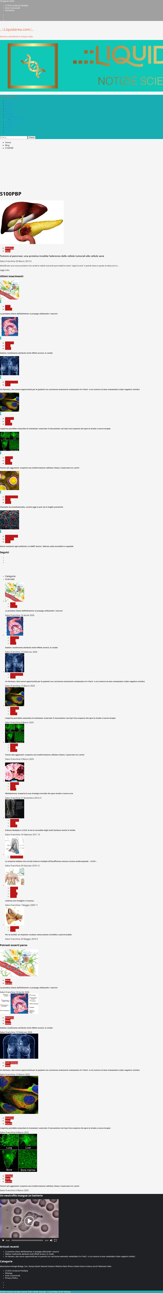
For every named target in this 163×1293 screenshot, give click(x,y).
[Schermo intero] (55, 1240)
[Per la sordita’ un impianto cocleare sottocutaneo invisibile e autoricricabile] (14, 925)
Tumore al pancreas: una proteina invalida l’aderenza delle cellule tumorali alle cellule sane (52, 256)
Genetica (9, 111)
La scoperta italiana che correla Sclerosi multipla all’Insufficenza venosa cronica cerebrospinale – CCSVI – (51, 861)
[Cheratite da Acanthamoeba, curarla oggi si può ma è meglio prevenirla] (9, 489)
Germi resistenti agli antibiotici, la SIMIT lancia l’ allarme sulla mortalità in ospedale (36, 546)
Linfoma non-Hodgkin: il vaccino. (19, 901)
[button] (29, 1221)
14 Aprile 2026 (27, 615)
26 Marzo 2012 (23, 261)
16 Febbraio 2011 (29, 834)
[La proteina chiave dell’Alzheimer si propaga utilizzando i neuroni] (9, 299)
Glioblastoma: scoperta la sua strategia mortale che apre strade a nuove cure (39, 793)
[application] (29, 1221)
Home (8, 100)
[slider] (27, 1240)
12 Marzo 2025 (28, 685)
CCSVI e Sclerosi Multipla (16, 6)
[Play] (3, 1240)
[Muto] (51, 1240)
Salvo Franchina (8, 261)
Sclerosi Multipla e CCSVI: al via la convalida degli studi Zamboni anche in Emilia (40, 830)
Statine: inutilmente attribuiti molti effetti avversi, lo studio (26, 353)
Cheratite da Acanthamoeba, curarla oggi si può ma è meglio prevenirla (31, 507)
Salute (8, 106)
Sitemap (8, 1273)
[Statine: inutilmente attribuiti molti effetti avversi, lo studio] (9, 335)
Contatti (9, 130)
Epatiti (37, 1266)
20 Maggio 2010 (29, 939)
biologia (9, 114)
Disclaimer (10, 10)
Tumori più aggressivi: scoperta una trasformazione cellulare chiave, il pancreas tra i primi (39, 468)
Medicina (9, 103)
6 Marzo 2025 (27, 722)
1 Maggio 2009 (28, 905)
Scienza (8, 122)
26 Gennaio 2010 (29, 865)
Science (83, 1266)
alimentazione (12, 124)
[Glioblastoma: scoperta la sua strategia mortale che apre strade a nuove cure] (14, 781)
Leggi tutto (4, 270)
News (7, 251)
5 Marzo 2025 (27, 759)
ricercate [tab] (10, 579)
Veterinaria (102, 1266)
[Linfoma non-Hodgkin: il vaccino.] (14, 885)
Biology (20, 1266)
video (109, 1266)
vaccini (8, 127)
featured (44, 1266)
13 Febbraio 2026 (29, 651)
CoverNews (53, 1292)
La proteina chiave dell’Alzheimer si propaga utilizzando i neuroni (28, 313)
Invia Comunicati (12, 8)
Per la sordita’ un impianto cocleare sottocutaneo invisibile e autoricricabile (38, 934)
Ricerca (8, 108)
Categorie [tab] (10, 576)
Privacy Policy (11, 1278)
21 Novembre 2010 (30, 798)
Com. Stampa (11, 116)
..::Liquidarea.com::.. (17, 29)
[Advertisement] (81, 169)
